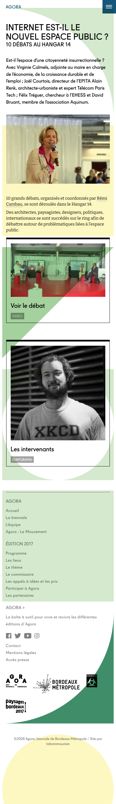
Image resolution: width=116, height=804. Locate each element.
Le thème (14, 567)
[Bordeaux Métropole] (56, 691)
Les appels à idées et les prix (32, 581)
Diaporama (22, 459)
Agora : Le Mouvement (26, 531)
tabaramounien (58, 743)
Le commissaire (20, 574)
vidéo (17, 316)
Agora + (15, 607)
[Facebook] (9, 635)
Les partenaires (20, 595)
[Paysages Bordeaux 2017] (16, 711)
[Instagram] (36, 635)
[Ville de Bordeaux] (91, 686)
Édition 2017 (19, 544)
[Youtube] (28, 635)
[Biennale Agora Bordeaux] (16, 686)
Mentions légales (21, 652)
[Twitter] (17, 635)
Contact (13, 645)
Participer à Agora (22, 588)
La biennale (16, 517)
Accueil (12, 510)
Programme (16, 553)
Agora (13, 7)
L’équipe (13, 524)
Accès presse (17, 659)
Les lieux (13, 560)
